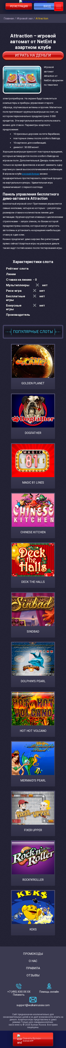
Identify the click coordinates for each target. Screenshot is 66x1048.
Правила (33, 968)
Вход (47, 6)
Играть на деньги (33, 55)
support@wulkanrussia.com (33, 1005)
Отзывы (33, 975)
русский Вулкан (30, 173)
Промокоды (33, 954)
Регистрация (19, 6)
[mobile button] (58, 6)
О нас (33, 961)
